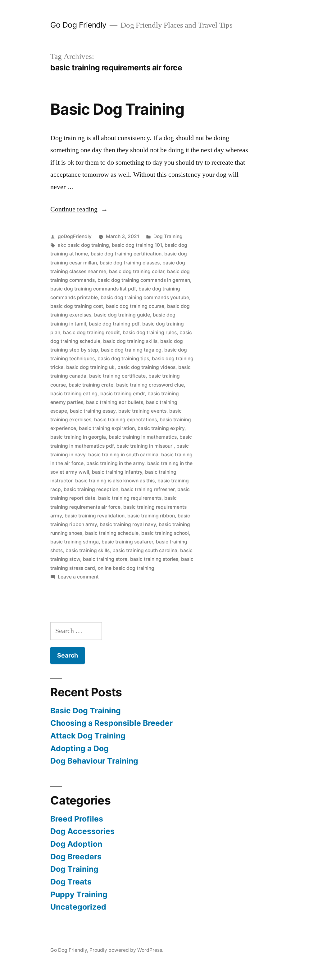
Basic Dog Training (117, 109)
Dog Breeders (76, 856)
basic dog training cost (76, 306)
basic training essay (93, 411)
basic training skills (88, 550)
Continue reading (79, 209)
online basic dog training (126, 568)
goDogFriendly (75, 236)
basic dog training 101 (137, 245)
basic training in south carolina (123, 455)
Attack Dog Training (87, 735)
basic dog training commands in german (144, 280)
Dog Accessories (82, 831)
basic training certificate (117, 376)
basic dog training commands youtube (145, 297)
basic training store (105, 559)
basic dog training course (135, 306)
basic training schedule (112, 533)
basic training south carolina (144, 550)
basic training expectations (125, 420)
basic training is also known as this (115, 481)
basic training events (142, 411)
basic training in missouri (145, 446)
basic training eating (74, 394)
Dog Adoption (76, 844)
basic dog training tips (123, 358)
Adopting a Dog (79, 748)
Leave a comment (78, 577)
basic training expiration (107, 428)
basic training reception (91, 489)
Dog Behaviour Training (94, 760)
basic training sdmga (74, 542)
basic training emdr (122, 394)
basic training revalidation (95, 516)
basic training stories (154, 559)
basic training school (165, 533)
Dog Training (168, 236)
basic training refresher (148, 489)
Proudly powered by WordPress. (126, 950)
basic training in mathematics (143, 437)
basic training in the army (115, 463)
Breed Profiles (76, 818)
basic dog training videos (146, 367)
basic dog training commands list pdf (93, 289)
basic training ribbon (151, 516)
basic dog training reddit (91, 332)
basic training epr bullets (114, 402)
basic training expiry (161, 428)
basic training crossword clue (150, 385)
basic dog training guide (122, 315)
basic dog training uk (90, 367)
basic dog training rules (150, 332)
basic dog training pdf (114, 324)
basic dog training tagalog (131, 350)
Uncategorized (78, 906)
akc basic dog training (83, 245)
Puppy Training (78, 894)
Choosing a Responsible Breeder (111, 723)
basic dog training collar (136, 271)
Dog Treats (71, 881)
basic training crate (91, 385)
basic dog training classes (130, 263)
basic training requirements (129, 498)
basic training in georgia (78, 437)
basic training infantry (117, 472)
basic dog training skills (130, 341)
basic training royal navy (128, 524)
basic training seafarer (127, 542)
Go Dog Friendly (78, 24)
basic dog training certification (126, 254)
